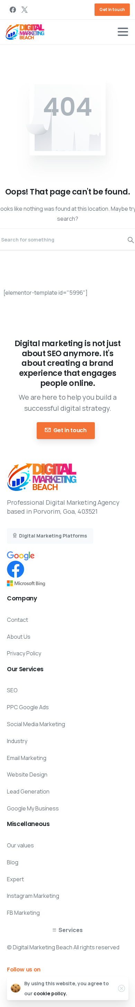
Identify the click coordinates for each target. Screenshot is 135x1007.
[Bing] (26, 583)
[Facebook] (13, 9)
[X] (24, 9)
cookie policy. (50, 993)
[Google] (21, 556)
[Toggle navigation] (123, 32)
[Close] (121, 988)
